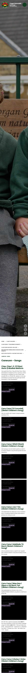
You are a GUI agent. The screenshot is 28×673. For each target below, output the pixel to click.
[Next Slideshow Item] (25, 326)
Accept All (11, 389)
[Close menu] (24, 5)
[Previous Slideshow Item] (25, 329)
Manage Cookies (6, 391)
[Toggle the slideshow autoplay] (25, 333)
